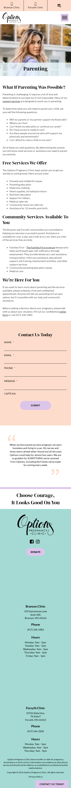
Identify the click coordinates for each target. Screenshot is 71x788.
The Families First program (40, 247)
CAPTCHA (10, 393)
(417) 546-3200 (35, 731)
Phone (9, 368)
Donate (35, 552)
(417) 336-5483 (35, 629)
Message (10, 380)
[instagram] (38, 542)
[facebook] (32, 542)
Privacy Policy (35, 776)
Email (9, 355)
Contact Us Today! (51, 784)
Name (9, 342)
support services (11, 101)
